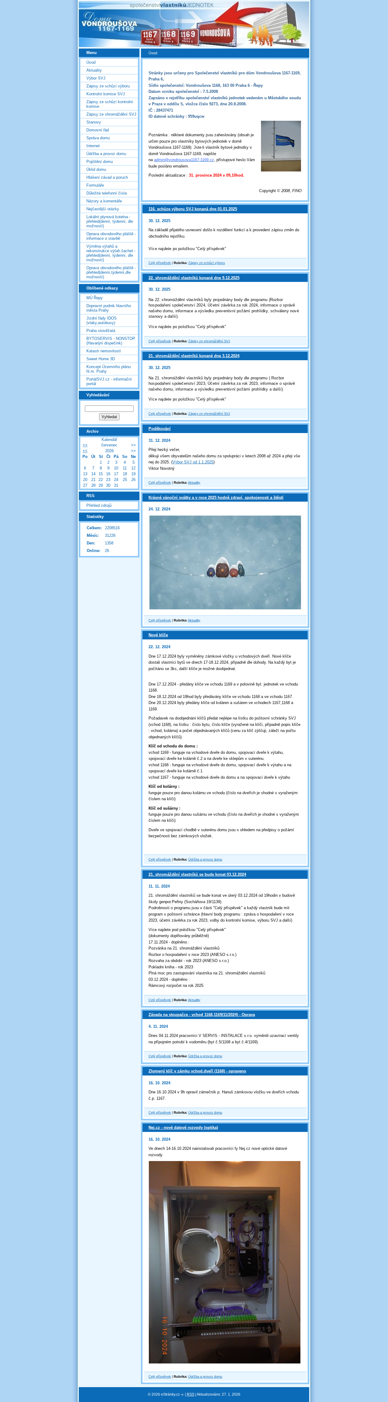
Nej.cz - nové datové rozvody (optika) (183, 1127)
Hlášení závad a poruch (107, 177)
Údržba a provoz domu (205, 859)
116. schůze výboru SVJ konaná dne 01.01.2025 (193, 209)
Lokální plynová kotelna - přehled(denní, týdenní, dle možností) (109, 221)
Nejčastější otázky (102, 209)
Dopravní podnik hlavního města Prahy (108, 308)
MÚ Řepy (94, 298)
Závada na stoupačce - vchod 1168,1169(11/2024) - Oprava (202, 1014)
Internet (93, 146)
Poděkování (160, 428)
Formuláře (95, 185)
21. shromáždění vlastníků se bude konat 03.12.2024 (197, 874)
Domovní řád (97, 130)
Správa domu (98, 138)
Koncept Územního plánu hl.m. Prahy (108, 369)
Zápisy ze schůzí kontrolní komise (109, 104)
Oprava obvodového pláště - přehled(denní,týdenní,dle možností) (111, 272)
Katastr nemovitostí (103, 351)
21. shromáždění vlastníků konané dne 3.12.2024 (194, 356)
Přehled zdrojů (99, 505)
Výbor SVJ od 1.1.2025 (192, 462)
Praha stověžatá (100, 330)
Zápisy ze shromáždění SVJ (209, 341)
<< (85, 445)
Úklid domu (96, 169)
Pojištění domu (99, 161)
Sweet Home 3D (100, 359)
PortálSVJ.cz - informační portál (109, 381)
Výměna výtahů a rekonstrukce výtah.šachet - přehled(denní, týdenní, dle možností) (110, 253)
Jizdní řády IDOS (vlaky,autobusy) (101, 320)
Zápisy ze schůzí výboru (206, 263)
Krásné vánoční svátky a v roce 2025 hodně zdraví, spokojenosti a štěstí (216, 497)
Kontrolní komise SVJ (105, 94)
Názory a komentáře (104, 201)
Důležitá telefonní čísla (106, 193)
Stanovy (93, 122)
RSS (190, 1394)
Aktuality (194, 482)
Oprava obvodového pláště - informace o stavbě (111, 236)
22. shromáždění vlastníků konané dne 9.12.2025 (194, 278)
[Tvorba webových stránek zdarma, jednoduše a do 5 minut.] (183, 1395)
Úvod (90, 62)
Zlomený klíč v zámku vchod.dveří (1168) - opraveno (197, 1071)
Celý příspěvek (160, 263)
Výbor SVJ (95, 78)
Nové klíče (158, 635)
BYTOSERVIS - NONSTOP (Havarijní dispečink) (110, 340)
